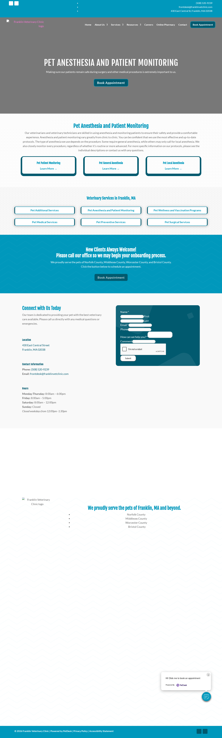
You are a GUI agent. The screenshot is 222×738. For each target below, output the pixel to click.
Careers (148, 24)
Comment (126, 341)
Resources (132, 24)
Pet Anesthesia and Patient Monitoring (111, 210)
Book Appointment (203, 24)
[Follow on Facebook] (11, 3)
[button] (206, 696)
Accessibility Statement (101, 731)
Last (146, 320)
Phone (124, 329)
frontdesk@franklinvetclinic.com (49, 373)
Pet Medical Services (44, 222)
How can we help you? (134, 337)
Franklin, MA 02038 (33, 349)
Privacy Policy (80, 731)
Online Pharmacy (165, 24)
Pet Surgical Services (177, 222)
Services (115, 24)
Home (88, 24)
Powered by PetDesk (61, 731)
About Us (100, 24)
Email (124, 325)
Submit (128, 358)
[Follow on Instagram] (16, 3)
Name (124, 312)
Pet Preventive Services (110, 222)
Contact (182, 24)
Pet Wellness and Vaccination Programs (177, 210)
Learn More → (48, 168)
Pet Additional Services (45, 210)
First (146, 316)
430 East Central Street (36, 345)
